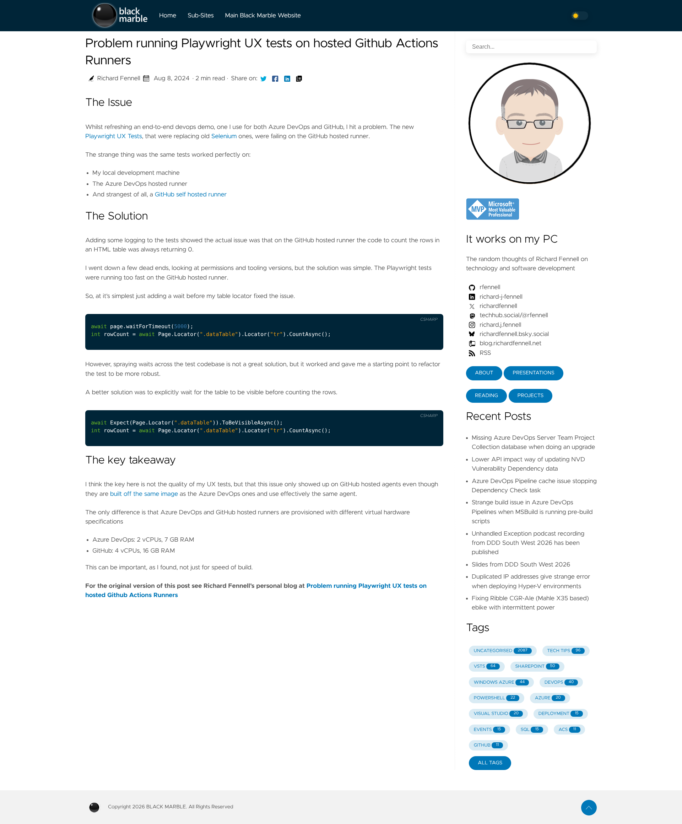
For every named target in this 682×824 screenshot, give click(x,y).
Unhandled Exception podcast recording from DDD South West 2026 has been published (528, 543)
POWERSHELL (494, 698)
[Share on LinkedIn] (287, 78)
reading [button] (486, 395)
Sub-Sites (200, 15)
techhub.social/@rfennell (513, 315)
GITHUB (486, 745)
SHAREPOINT (535, 666)
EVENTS (487, 729)
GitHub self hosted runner (191, 194)
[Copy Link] (299, 78)
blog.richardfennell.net (510, 343)
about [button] (484, 372)
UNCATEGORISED (500, 651)
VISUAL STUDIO (496, 713)
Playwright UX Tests (113, 136)
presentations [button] (533, 372)
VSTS (485, 666)
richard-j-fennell (500, 297)
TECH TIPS (563, 651)
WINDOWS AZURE (499, 682)
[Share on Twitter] (264, 78)
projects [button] (531, 395)
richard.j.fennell (499, 325)
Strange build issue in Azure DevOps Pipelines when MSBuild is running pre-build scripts (532, 512)
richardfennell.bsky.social (513, 334)
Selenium (224, 136)
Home (167, 15)
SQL (530, 729)
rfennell (489, 287)
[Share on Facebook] (275, 78)
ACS (567, 729)
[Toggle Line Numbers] (429, 306)
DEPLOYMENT (558, 713)
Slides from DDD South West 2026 (521, 565)
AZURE (548, 698)
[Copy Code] (414, 306)
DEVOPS (559, 682)
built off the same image (144, 494)
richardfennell (497, 306)
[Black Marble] (119, 15)
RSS (484, 353)
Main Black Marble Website (263, 15)
